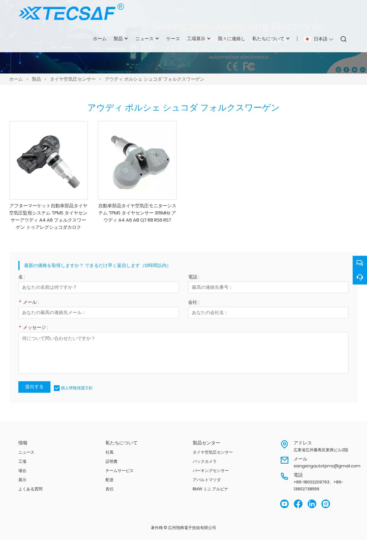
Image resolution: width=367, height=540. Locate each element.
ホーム (16, 79)
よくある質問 (30, 489)
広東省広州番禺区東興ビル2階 (321, 450)
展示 (22, 480)
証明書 (112, 461)
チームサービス (120, 470)
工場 (22, 461)
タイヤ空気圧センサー (73, 79)
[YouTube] (284, 504)
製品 (36, 79)
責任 (110, 489)
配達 (110, 480)
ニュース (26, 452)
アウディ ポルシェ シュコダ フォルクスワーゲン (154, 79)
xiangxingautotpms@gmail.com (327, 466)
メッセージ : (33, 328)
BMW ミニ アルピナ (210, 489)
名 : (21, 277)
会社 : (193, 302)
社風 (110, 452)
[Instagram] (325, 504)
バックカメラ (205, 461)
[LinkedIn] (312, 504)
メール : (28, 302)
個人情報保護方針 (77, 388)
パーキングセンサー (211, 470)
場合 (22, 470)
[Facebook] (298, 504)
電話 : (193, 277)
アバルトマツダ (207, 480)
